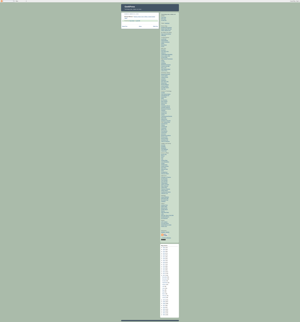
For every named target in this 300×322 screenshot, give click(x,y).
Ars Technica (164, 100)
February (164, 295)
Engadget (163, 146)
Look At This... (164, 70)
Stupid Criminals (165, 166)
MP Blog (170, 29)
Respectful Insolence (166, 135)
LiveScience (164, 111)
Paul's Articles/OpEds (166, 34)
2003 (164, 312)
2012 (164, 273)
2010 (164, 300)
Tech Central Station (165, 94)
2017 (164, 264)
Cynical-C (163, 78)
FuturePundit (164, 126)
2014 (164, 270)
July (163, 286)
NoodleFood (164, 27)
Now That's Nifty (165, 81)
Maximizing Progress (166, 108)
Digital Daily (164, 97)
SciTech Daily (164, 57)
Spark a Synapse (165, 184)
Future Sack (164, 150)
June (163, 288)
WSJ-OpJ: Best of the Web (167, 215)
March (163, 293)
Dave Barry (163, 167)
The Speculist (164, 131)
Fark (162, 158)
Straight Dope (164, 164)
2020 (164, 258)
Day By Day (164, 154)
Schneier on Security (166, 120)
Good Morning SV (165, 95)
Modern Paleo (164, 29)
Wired (162, 98)
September (165, 282)
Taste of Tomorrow (165, 141)
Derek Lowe (163, 129)
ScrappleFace (164, 172)
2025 (164, 249)
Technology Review (165, 105)
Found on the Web (165, 66)
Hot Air (162, 46)
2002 (164, 314)
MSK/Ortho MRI (164, 198)
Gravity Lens (164, 226)
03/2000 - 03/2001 (165, 232)
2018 (164, 262)
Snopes (163, 163)
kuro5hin (163, 61)
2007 (164, 305)
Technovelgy (164, 132)
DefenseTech (164, 119)
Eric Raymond (164, 218)
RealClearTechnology (166, 64)
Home (140, 26)
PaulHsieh (167, 23)
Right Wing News (165, 212)
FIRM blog (163, 35)
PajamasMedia (164, 40)
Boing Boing (164, 45)
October (164, 280)
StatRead (163, 201)
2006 (164, 307)
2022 (164, 255)
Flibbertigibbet (164, 183)
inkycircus (163, 134)
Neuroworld (163, 117)
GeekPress (130, 6)
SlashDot (163, 110)
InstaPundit (163, 39)
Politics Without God (165, 30)
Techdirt (163, 92)
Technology (170, 58)
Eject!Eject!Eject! (165, 216)
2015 (164, 268)
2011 (164, 275)
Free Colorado (164, 180)
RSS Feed (163, 18)
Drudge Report (164, 209)
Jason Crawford (164, 86)
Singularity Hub (164, 139)
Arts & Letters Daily (165, 55)
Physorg (163, 104)
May (163, 290)
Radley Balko (164, 206)
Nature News (164, 103)
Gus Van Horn (164, 181)
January (164, 297)
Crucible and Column (166, 192)
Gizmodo (163, 145)
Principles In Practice (166, 177)
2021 (164, 256)
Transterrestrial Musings (166, 116)
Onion (162, 170)
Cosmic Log (164, 113)
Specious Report (165, 173)
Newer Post (124, 26)
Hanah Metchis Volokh (166, 224)
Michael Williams (165, 84)
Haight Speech (164, 190)
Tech (169, 122)
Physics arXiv (164, 136)
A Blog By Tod (164, 193)
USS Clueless (164, 221)
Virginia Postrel (164, 77)
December (164, 277)
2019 (164, 260)
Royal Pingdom (164, 138)
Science (165, 58)
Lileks (162, 213)
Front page (163, 17)
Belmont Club (164, 208)
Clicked (163, 114)
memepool (163, 63)
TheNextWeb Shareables (166, 54)
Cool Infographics (165, 161)
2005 (164, 309)
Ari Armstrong (164, 178)
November (164, 279)
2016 (164, 266)
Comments (169, 27)
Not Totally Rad (164, 200)
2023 (164, 253)
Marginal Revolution (165, 74)
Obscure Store (164, 169)
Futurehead (163, 128)
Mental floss (164, 83)
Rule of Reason (164, 186)
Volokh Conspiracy (165, 42)
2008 (164, 303)
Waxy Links (163, 67)
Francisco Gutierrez (165, 189)
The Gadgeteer (164, 149)
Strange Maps (164, 160)
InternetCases (164, 123)
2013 (164, 271)
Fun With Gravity (165, 87)
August (164, 284)
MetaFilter (163, 50)
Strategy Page (164, 205)
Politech (163, 125)
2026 (164, 247)
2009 (164, 301)
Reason (163, 211)
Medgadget (163, 148)
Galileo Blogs (164, 187)
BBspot (163, 155)
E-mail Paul (163, 20)
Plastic (162, 60)
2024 (164, 251)
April (163, 292)
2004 (164, 311)
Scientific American (165, 107)
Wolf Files (163, 89)
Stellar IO (163, 53)
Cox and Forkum (165, 223)
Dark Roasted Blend (165, 69)
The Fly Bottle (164, 75)
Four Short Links (165, 51)
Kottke (162, 43)
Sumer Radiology (165, 197)
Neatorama (163, 80)
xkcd (162, 157)
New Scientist (164, 101)
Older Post (155, 26)
